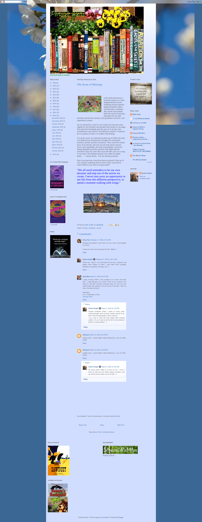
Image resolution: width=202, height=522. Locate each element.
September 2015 (58, 127)
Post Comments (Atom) (106, 432)
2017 (54, 109)
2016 (54, 112)
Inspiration (91, 228)
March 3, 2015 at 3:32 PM (110, 308)
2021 (54, 98)
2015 (54, 115)
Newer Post (83, 425)
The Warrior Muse (139, 155)
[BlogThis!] (111, 225)
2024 (54, 89)
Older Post (120, 425)
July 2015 (55, 133)
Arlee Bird (86, 276)
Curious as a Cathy (139, 123)
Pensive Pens (67, 14)
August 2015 (56, 130)
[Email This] (109, 225)
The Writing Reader (140, 160)
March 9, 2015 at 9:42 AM (110, 367)
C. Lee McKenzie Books (141, 118)
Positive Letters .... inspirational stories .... (141, 138)
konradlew (105, 517)
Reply (85, 252)
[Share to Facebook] (116, 225)
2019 (54, 103)
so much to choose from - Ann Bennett (141, 144)
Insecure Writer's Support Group (139, 128)
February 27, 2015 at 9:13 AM (101, 240)
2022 (54, 95)
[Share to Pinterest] (118, 225)
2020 (54, 101)
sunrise (98, 228)
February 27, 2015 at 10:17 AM (106, 259)
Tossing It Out (87, 297)
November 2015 (57, 121)
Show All (149, 162)
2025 (54, 86)
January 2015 (57, 151)
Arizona (84, 228)
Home (102, 425)
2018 (54, 107)
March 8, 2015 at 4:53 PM (99, 335)
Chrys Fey (86, 240)
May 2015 (55, 139)
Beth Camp (137, 114)
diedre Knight (87, 259)
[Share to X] (114, 225)
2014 (54, 154)
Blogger (120, 517)
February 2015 (57, 148)
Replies (87, 304)
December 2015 (57, 118)
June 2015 (56, 136)
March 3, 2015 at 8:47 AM (99, 276)
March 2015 (56, 145)
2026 (54, 83)
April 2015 (55, 142)
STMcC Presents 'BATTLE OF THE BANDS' (142, 150)
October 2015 (57, 124)
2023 (54, 92)
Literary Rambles (139, 133)
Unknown (86, 335)
